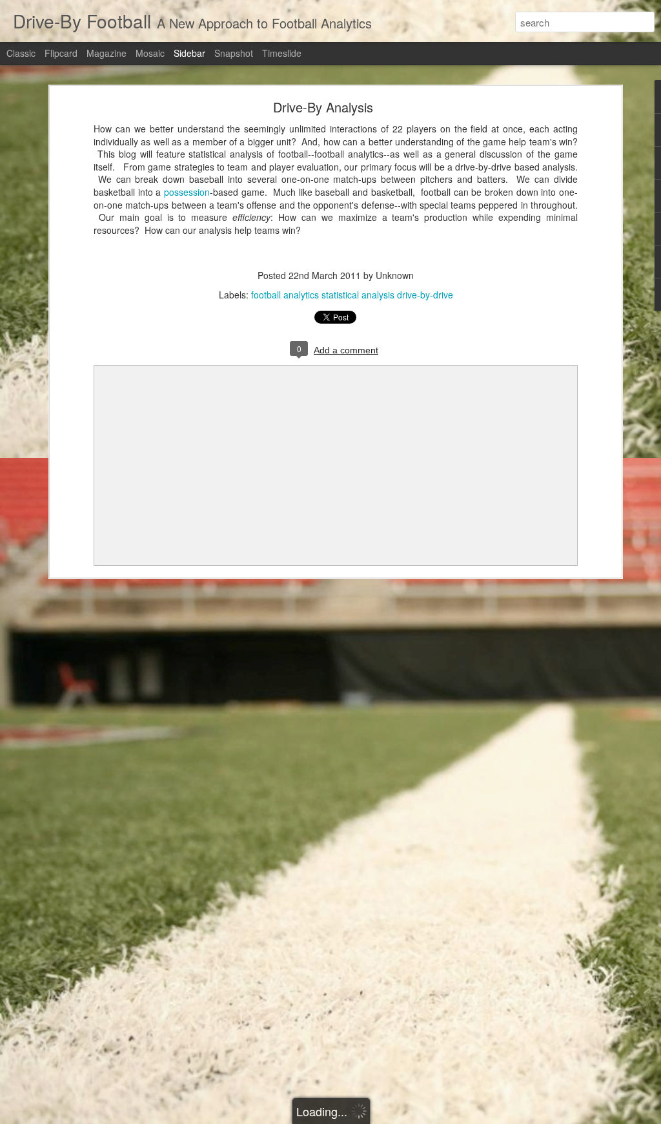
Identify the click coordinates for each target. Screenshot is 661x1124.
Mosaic (150, 53)
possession (187, 191)
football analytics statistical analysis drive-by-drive (352, 294)
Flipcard (61, 53)
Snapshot (233, 53)
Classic (21, 53)
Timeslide (281, 53)
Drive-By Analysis (323, 107)
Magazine (106, 53)
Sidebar (189, 53)
